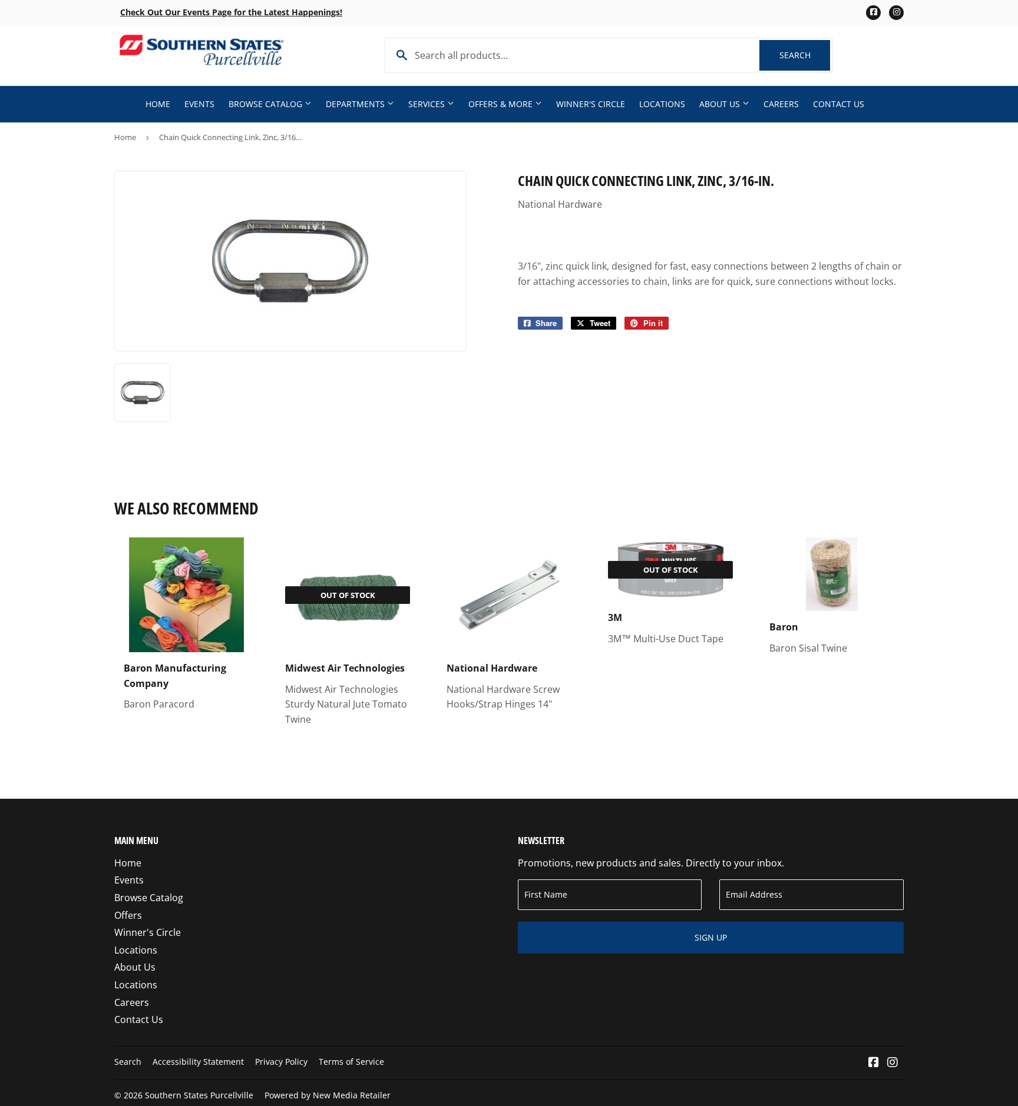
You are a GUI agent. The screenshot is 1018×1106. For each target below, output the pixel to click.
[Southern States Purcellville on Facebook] (873, 1063)
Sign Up (711, 937)
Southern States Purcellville (199, 1095)
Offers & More (501, 103)
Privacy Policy (281, 1061)
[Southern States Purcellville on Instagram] (892, 1063)
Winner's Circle (590, 103)
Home (158, 103)
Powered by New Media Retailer (328, 1095)
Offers (128, 915)
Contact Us (838, 103)
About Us (720, 103)
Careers (781, 103)
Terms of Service (351, 1061)
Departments (356, 103)
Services (427, 103)
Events (199, 103)
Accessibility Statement (198, 1061)
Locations (662, 103)
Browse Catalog (267, 103)
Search (804, 55)
